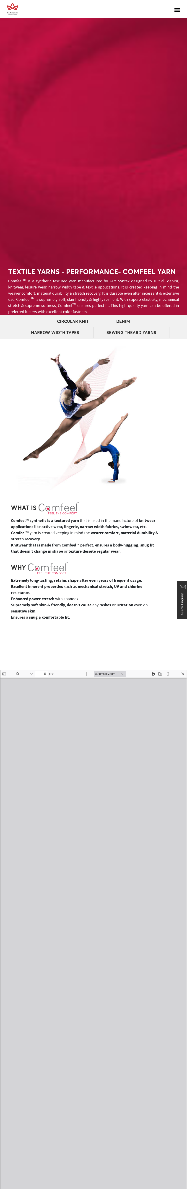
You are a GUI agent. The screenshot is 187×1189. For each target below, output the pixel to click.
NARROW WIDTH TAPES (55, 332)
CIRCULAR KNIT (73, 321)
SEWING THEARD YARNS (131, 332)
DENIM (123, 321)
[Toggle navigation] (177, 9)
